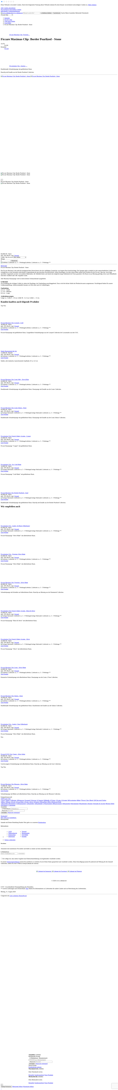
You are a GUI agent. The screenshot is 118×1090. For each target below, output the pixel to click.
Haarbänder (38, 803)
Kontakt (24, 836)
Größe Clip (4, 257)
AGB (10, 831)
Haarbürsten (83, 803)
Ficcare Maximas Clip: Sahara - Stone (12, 696)
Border (13, 800)
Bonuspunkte (26, 833)
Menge (3, 259)
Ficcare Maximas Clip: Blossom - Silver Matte (14, 784)
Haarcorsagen (57, 803)
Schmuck (4, 805)
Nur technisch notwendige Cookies (11, 9)
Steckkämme (75, 803)
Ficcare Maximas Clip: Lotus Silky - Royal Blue (15, 379)
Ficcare (6, 48)
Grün (26, 802)
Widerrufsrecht (12, 833)
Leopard (27, 800)
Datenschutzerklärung (13, 862)
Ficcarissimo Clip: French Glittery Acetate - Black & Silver (18, 611)
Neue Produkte (48, 1075)
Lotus (58, 800)
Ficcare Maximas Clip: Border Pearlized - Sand (14, 493)
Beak (91, 800)
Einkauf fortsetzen (6, 1086)
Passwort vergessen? (14, 812)
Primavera (20, 800)
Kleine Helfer (110, 803)
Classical (40, 800)
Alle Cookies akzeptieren (8, 8)
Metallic (47, 800)
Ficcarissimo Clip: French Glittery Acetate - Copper (16, 436)
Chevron (33, 800)
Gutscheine (11, 805)
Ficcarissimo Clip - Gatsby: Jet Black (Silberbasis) (15, 526)
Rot (49, 802)
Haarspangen (21, 803)
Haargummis (47, 803)
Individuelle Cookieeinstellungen (10, 11)
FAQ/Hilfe (25, 835)
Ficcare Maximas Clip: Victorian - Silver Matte (14, 582)
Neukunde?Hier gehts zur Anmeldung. (9, 816)
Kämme (90, 803)
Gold (13, 802)
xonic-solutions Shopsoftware (18, 896)
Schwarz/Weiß (56, 802)
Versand (16, 255)
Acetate (64, 800)
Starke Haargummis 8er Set (9, 351)
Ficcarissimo (71, 800)
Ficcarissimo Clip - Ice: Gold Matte (11, 464)
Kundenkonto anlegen (35, 1067)
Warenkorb (14, 260)
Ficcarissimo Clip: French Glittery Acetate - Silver (15, 639)
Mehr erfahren (92, 5)
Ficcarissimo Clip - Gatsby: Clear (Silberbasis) (14, 724)
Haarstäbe (4, 803)
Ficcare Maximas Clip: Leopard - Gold (12, 323)
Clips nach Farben (99, 800)
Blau (3, 802)
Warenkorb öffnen (28, 1086)
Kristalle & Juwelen (99, 803)
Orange (36, 802)
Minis (79, 800)
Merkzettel (4, 266)
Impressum (11, 836)
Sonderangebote (39, 1075)
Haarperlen (66, 803)
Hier (27, 888)
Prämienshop (42, 822)
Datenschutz (12, 835)
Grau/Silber (20, 802)
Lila (31, 802)
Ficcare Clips (6, 798)
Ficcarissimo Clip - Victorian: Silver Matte (13, 554)
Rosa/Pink (43, 802)
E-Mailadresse (5, 852)
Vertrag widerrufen (9, 840)
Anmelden (4, 812)
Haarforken (12, 803)
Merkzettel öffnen (17, 1086)
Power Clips (85, 800)
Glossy (53, 800)
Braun (7, 802)
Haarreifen (30, 803)
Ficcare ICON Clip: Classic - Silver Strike (13, 754)
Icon (3, 800)
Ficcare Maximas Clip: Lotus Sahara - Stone (13, 408)
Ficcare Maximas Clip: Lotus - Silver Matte (13, 667)
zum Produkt (4, 329)
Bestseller (31, 1075)
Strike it (7, 800)
